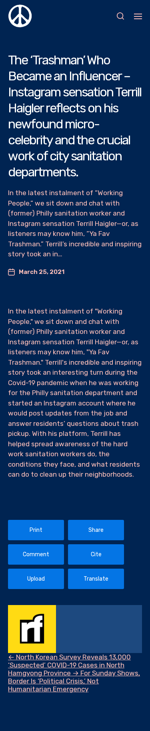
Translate (96, 578)
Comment (36, 554)
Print (36, 530)
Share (96, 530)
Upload (36, 578)
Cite (96, 554)
